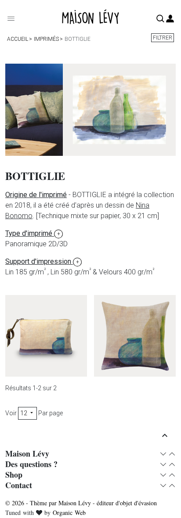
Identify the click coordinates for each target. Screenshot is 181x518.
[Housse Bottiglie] (135, 336)
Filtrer (162, 38)
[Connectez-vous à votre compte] (170, 19)
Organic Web (69, 512)
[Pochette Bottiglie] (46, 336)
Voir (11, 413)
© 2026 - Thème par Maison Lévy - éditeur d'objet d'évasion (81, 503)
